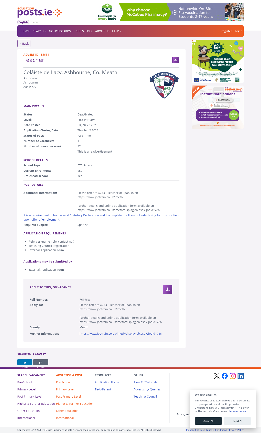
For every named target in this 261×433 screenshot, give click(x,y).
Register (226, 31)
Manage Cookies (194, 429)
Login (238, 31)
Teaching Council (145, 396)
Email (40, 362)
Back (25, 43)
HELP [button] (115, 31)
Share (24, 362)
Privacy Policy (236, 429)
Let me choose (237, 411)
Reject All (237, 421)
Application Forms (107, 382)
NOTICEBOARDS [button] (60, 31)
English (23, 22)
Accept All (208, 421)
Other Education (28, 411)
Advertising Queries (147, 389)
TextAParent (103, 389)
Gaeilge (35, 22)
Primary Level (26, 389)
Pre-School (24, 382)
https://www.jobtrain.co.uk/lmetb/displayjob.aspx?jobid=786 (121, 333)
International (26, 418)
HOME (25, 31)
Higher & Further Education (36, 404)
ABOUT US (102, 31)
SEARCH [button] (38, 31)
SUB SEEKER (84, 31)
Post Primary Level (29, 396)
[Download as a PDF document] (175, 60)
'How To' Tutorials (145, 382)
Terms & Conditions (216, 429)
